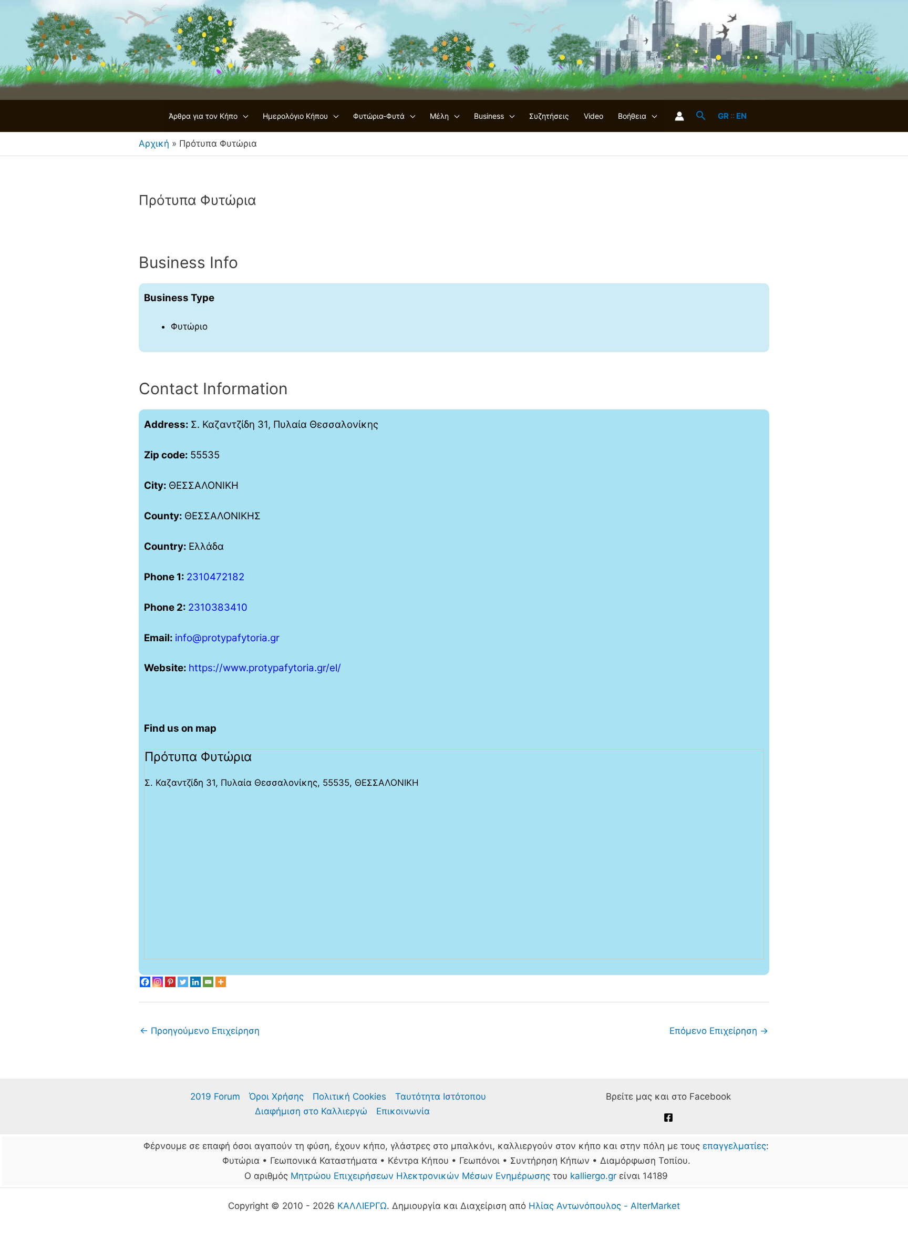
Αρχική (154, 143)
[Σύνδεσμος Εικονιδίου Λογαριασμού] (679, 116)
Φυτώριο (189, 326)
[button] (243, 116)
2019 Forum (215, 1096)
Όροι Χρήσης (276, 1096)
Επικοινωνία (403, 1111)
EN (741, 116)
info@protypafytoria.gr (227, 638)
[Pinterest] (170, 982)
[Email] (208, 982)
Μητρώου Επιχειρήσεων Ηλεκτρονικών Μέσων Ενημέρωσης (420, 1176)
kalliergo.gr (593, 1176)
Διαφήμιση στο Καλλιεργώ (311, 1111)
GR (723, 116)
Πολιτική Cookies (349, 1096)
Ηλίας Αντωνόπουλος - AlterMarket (604, 1206)
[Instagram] (157, 982)
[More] (220, 982)
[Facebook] (145, 982)
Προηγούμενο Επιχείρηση (200, 1031)
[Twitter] (183, 982)
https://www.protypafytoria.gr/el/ (265, 668)
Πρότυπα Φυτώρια (198, 756)
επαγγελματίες (734, 1146)
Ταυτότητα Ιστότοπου (440, 1096)
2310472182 (215, 577)
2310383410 (217, 607)
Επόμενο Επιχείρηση (718, 1031)
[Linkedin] (195, 982)
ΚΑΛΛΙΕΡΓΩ (362, 1206)
